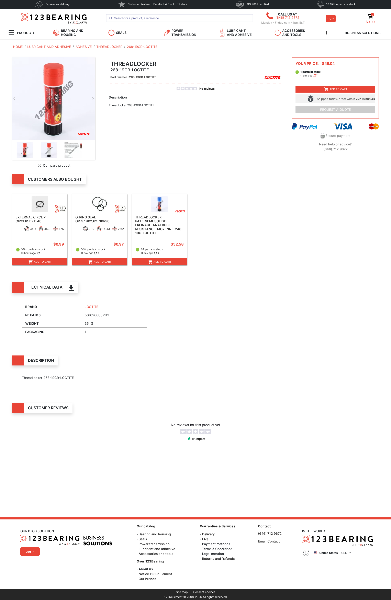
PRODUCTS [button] (26, 33)
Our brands (147, 579)
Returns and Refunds (218, 559)
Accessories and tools (156, 554)
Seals (143, 539)
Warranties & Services (217, 526)
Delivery (208, 534)
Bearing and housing (155, 534)
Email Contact (269, 541)
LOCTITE (91, 307)
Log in (330, 18)
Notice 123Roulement (155, 574)
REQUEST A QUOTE (335, 109)
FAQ (205, 539)
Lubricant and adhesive (157, 549)
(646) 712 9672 (287, 17)
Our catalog (146, 526)
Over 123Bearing (150, 561)
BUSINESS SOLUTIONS (362, 33)
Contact (264, 526)
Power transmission (154, 544)
